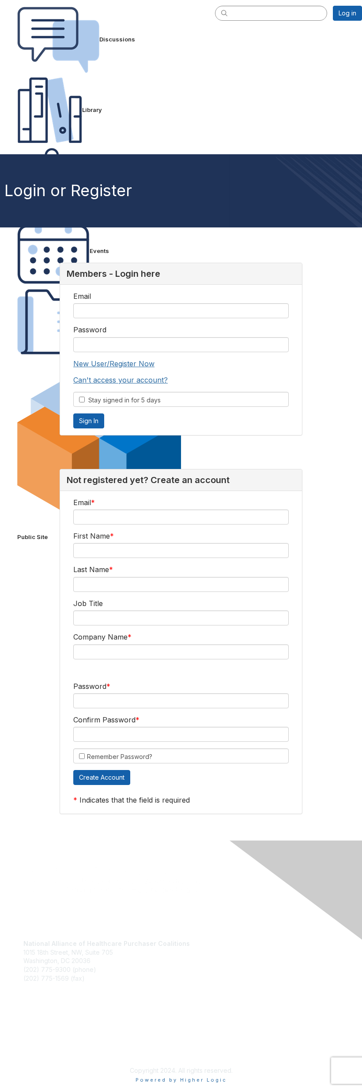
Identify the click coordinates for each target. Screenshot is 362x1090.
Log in (347, 13)
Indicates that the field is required (134, 800)
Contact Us (39, 1033)
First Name (91, 536)
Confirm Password (104, 719)
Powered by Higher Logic (181, 1080)
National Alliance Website (60, 1007)
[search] (224, 13)
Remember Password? (119, 756)
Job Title (88, 603)
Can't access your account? (120, 380)
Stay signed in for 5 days (123, 400)
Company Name (100, 636)
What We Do (41, 1024)
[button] (101, 777)
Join (29, 1015)
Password (89, 329)
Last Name (91, 569)
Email (82, 296)
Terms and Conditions (55, 1041)
